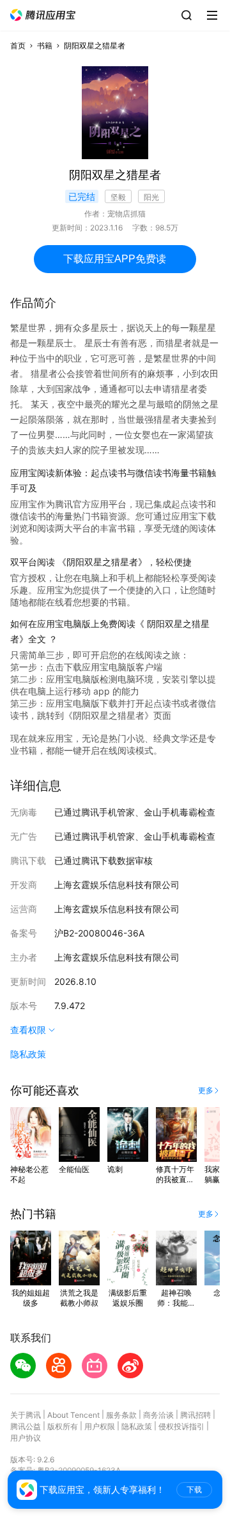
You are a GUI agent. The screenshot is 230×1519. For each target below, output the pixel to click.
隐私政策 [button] (28, 1054)
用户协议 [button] (25, 1438)
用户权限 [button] (99, 1426)
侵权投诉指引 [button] (181, 1426)
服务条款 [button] (121, 1415)
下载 (194, 1489)
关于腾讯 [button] (25, 1415)
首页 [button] (18, 45)
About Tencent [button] (73, 1415)
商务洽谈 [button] (158, 1415)
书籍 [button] (44, 45)
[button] (42, 15)
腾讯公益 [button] (25, 1426)
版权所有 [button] (62, 1426)
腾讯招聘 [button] (195, 1415)
